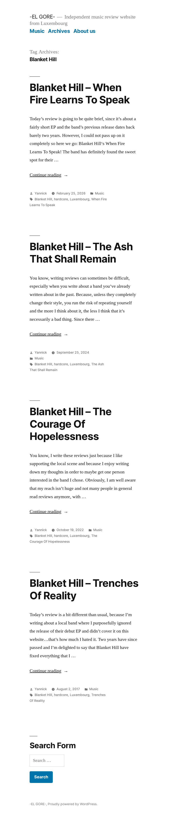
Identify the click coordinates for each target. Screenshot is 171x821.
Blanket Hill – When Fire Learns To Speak (80, 93)
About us (84, 31)
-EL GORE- (42, 17)
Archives (59, 31)
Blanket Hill (43, 199)
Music (37, 31)
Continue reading (49, 175)
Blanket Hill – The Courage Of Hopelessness (71, 423)
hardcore (61, 199)
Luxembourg (79, 199)
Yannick (41, 193)
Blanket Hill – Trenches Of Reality (84, 589)
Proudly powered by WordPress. (72, 804)
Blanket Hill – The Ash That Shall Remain (81, 252)
